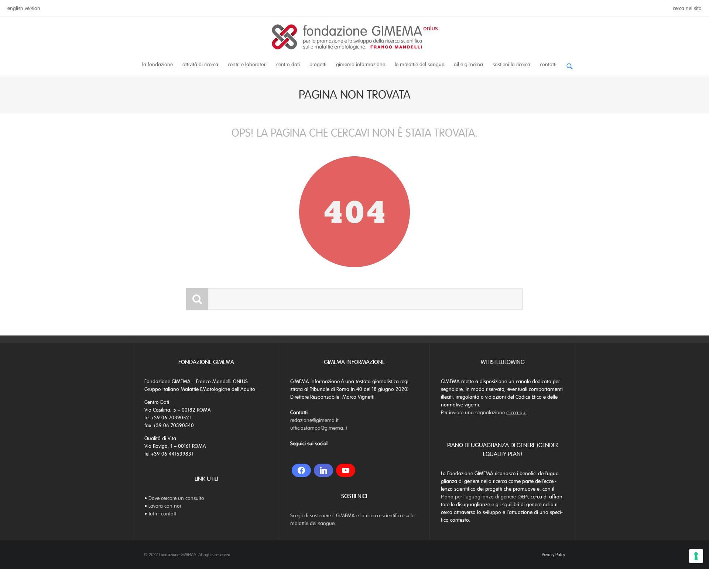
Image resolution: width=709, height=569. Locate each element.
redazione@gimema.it (314, 420)
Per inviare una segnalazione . (484, 412)
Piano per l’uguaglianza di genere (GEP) (484, 497)
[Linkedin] (323, 470)
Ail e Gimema (468, 64)
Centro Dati (288, 64)
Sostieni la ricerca (511, 64)
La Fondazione (157, 64)
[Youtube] (346, 470)
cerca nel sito (687, 8)
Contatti (548, 64)
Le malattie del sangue (419, 64)
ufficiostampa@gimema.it (318, 428)
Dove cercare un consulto (176, 498)
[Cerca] (569, 63)
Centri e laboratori (247, 64)
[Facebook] (301, 470)
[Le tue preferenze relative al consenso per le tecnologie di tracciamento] (696, 556)
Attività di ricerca (200, 64)
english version (23, 8)
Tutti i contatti (163, 514)
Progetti (317, 64)
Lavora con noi (164, 506)
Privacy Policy (553, 555)
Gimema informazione (360, 64)
